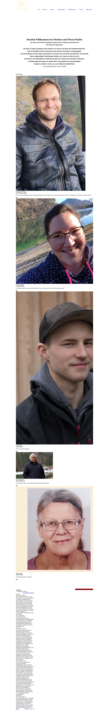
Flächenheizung (71, 9)
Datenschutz (89, 9)
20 (33, 709)
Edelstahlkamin (61, 9)
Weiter (17, 709)
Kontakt (81, 9)
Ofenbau (44, 9)
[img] (22, 5)
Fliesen (52, 9)
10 (31, 709)
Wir (39, 9)
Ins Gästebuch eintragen (28, 592)
